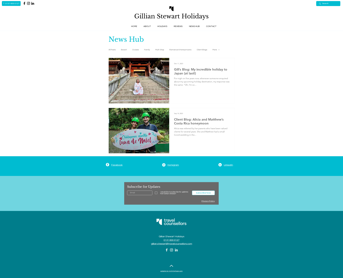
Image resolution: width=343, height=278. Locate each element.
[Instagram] (29, 3)
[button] (147, 26)
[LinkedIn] (33, 3)
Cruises (135, 50)
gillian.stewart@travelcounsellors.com (171, 243)
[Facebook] (24, 3)
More (214, 50)
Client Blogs (202, 50)
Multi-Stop (159, 50)
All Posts (112, 50)
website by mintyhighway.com (171, 271)
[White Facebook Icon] (167, 250)
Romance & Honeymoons (180, 50)
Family (147, 50)
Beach (124, 50)
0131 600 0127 (171, 240)
